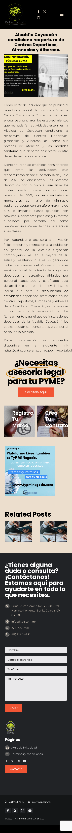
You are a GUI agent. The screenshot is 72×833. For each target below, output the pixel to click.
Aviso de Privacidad (24, 747)
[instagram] (38, 17)
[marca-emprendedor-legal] (15, 5)
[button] (7, 531)
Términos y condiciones (27, 754)
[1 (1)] (30, 447)
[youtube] (24, 761)
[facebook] (38, 11)
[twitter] (44, 11)
